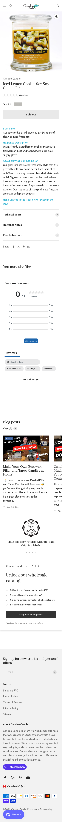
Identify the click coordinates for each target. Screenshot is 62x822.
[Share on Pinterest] (23, 246)
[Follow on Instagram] (13, 778)
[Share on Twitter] (18, 246)
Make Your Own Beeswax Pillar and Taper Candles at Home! (23, 470)
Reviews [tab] (12, 353)
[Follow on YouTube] (28, 778)
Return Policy (10, 696)
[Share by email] (28, 246)
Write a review (31, 341)
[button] (31, 305)
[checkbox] (49, 368)
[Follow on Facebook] (5, 778)
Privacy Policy (10, 708)
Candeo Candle (11, 78)
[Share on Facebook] (13, 246)
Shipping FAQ (10, 690)
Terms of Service (12, 702)
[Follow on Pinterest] (20, 778)
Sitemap (7, 714)
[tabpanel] (31, 386)
